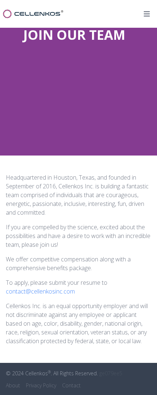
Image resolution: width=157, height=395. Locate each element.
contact (71, 385)
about (13, 385)
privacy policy (41, 385)
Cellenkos (38, 373)
